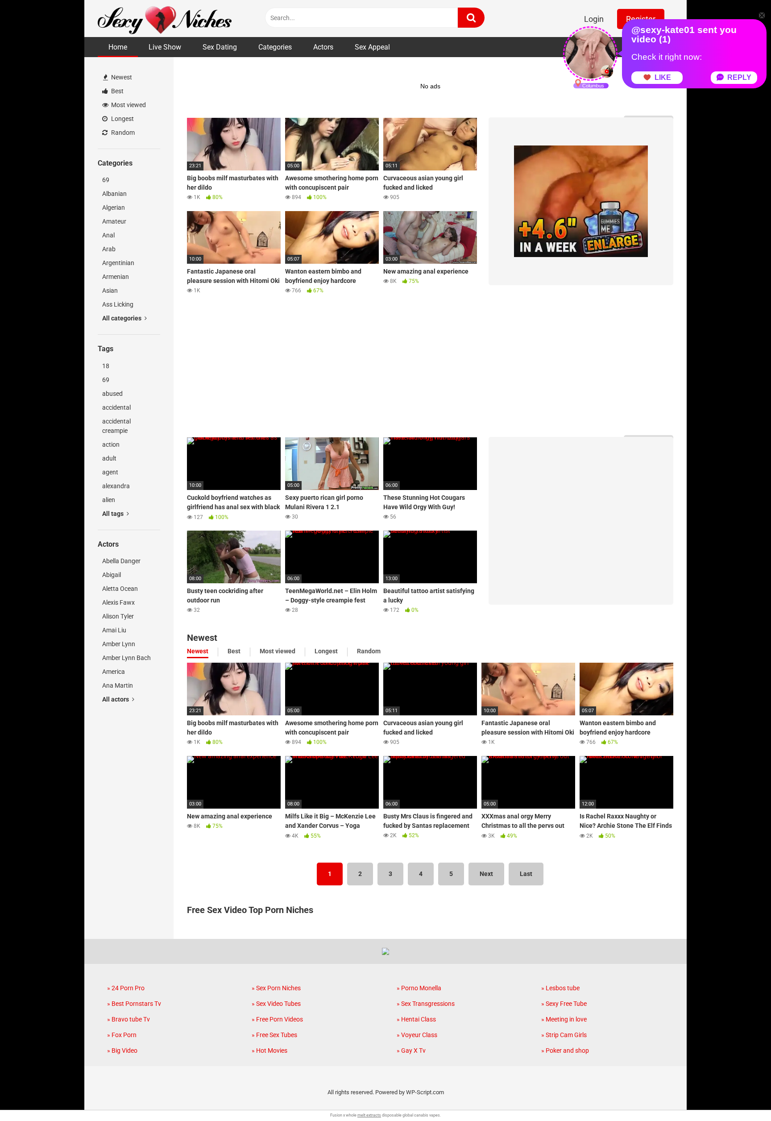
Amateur (114, 221)
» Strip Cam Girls (564, 1034)
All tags (113, 513)
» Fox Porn (122, 1034)
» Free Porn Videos (277, 1019)
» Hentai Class (416, 1019)
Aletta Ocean (120, 588)
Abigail (111, 574)
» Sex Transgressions (426, 1003)
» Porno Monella (419, 988)
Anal (108, 235)
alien (108, 499)
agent (110, 472)
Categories (275, 47)
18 (105, 366)
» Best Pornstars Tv (134, 1003)
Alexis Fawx (118, 602)
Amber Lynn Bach (126, 657)
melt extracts (369, 1115)
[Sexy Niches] (165, 18)
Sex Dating (220, 47)
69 (105, 179)
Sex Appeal (372, 47)
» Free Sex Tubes (274, 1034)
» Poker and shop (565, 1050)
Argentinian (118, 262)
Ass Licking (117, 304)
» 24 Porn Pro (126, 988)
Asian (110, 290)
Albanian (114, 193)
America (113, 671)
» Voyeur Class (417, 1034)
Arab (109, 249)
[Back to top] (741, 1094)
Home (117, 47)
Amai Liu (114, 630)
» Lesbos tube (560, 988)
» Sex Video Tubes (276, 1003)
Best (117, 91)
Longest (122, 118)
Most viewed (128, 104)
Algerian (113, 207)
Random (122, 132)
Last (526, 873)
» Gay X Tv (411, 1050)
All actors (116, 699)
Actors (323, 47)
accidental (116, 407)
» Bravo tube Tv (128, 1019)
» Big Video (122, 1050)
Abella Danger (121, 561)
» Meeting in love (564, 1019)
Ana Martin (117, 685)
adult (109, 458)
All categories (122, 318)
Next (486, 873)
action (111, 444)
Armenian (115, 276)
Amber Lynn (118, 644)
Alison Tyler (118, 616)
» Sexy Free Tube (564, 1003)
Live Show (165, 47)
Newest (121, 77)
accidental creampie (116, 426)
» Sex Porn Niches (276, 988)
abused (112, 393)
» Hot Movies (269, 1050)
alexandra (116, 486)
